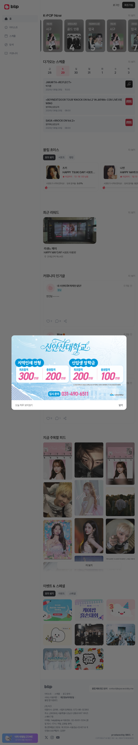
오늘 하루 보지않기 (24, 405)
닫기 (121, 405)
